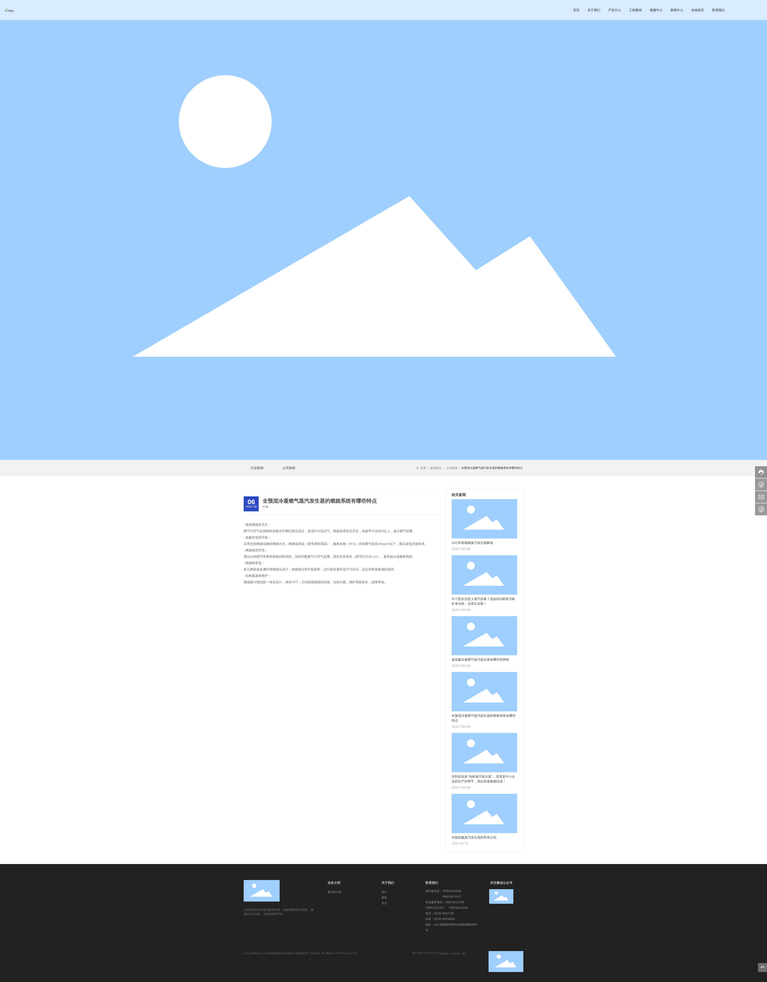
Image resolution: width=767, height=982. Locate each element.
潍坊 (464, 953)
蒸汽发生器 (335, 892)
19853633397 (435, 907)
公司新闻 (288, 468)
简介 (384, 892)
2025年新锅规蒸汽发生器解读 (472, 542)
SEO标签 (315, 953)
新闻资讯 (435, 468)
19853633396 (454, 902)
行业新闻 (257, 468)
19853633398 (458, 907)
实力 (384, 903)
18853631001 (451, 896)
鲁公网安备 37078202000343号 (339, 953)
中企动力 (456, 953)
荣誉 (384, 897)
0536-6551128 (444, 913)
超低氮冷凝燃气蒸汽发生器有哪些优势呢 (480, 659)
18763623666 (451, 891)
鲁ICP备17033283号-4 (425, 952)
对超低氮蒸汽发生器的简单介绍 (474, 837)
